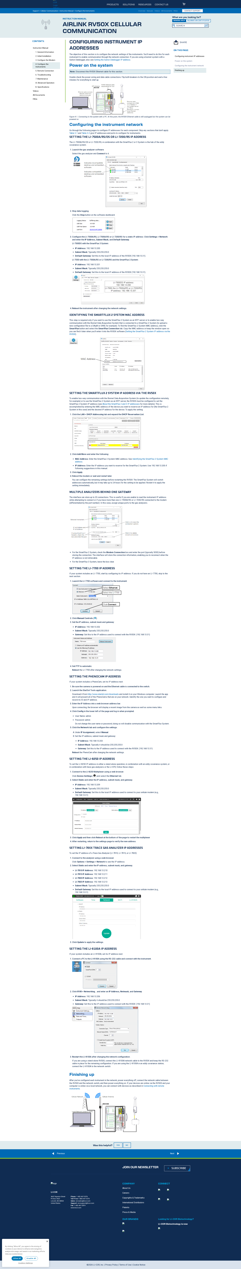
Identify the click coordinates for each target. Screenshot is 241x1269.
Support (36, 11)
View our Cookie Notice (13, 1254)
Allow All (17, 1258)
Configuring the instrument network (189, 66)
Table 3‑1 (73, 133)
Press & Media (129, 1212)
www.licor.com (76, 1208)
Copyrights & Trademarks (133, 1198)
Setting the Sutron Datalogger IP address (112, 60)
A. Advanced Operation (45, 83)
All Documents (166, 11)
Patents (125, 1207)
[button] (206, 25)
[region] (25, 1253)
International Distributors (133, 1202)
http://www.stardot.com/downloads (103, 694)
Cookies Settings (25, 1263)
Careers (125, 1193)
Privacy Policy (111, 1265)
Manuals (150, 11)
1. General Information (45, 52)
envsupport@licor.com (86, 1203)
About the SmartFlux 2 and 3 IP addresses (121, 404)
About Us (126, 1188)
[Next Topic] (185, 1153)
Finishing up (179, 70)
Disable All (31, 1258)
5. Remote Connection (45, 71)
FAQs (176, 11)
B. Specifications (42, 87)
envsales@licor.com (83, 1201)
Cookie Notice (139, 1265)
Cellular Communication (49, 11)
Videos (157, 11)
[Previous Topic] (58, 1153)
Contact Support (192, 11)
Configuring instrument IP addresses (189, 56)
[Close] (47, 1241)
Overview (141, 11)
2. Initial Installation (43, 56)
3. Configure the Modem (45, 60)
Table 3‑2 (86, 133)
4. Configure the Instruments (42, 65)
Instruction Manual (66, 11)
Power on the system (183, 61)
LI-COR (54, 1192)
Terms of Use (125, 1265)
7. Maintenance (42, 79)
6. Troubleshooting (43, 75)
